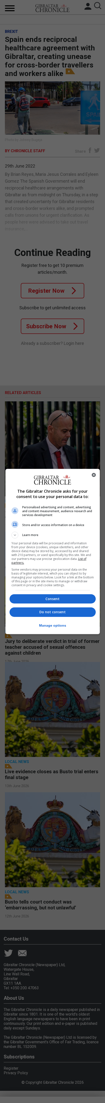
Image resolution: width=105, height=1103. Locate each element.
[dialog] (52, 551)
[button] (52, 535)
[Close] (94, 475)
